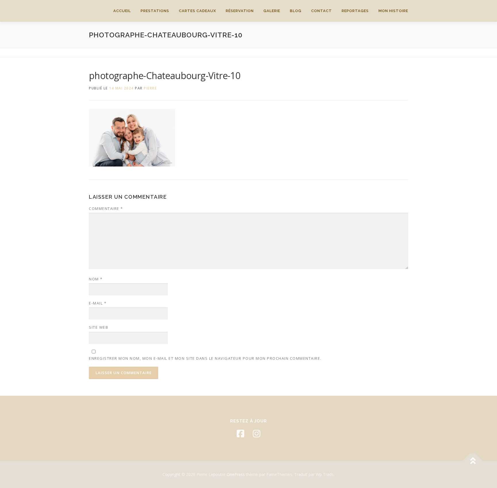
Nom (96, 279)
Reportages (355, 11)
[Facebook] (240, 433)
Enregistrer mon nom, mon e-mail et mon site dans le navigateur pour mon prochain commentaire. (205, 358)
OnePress (236, 474)
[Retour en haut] (472, 461)
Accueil (122, 11)
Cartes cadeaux (197, 11)
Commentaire (106, 208)
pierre (150, 88)
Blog (295, 11)
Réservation (240, 11)
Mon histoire (393, 11)
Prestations (155, 11)
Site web (98, 327)
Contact (321, 11)
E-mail (97, 303)
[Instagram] (256, 433)
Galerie (271, 11)
